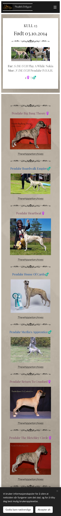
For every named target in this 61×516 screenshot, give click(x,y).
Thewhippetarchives (30, 154)
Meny (55, 7)
